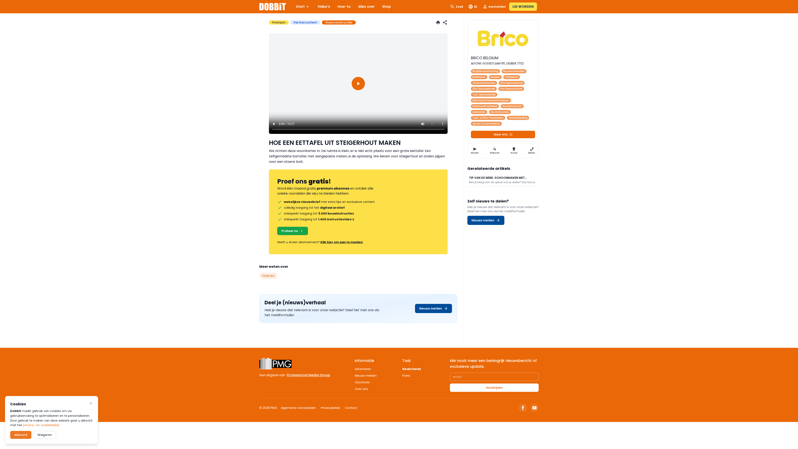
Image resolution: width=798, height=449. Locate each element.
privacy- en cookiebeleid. (41, 425)
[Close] (91, 403)
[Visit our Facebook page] (523, 408)
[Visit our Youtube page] (534, 408)
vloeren (268, 275)
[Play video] (358, 83)
